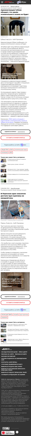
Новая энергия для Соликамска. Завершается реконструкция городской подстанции (18, 180)
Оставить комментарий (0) (15, 137)
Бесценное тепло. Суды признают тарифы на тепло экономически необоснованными (18, 170)
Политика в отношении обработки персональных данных (11, 410)
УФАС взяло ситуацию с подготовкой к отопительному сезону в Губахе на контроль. (14, 120)
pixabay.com (4, 36)
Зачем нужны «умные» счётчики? (16, 164)
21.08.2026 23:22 (5, 188)
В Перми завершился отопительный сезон (18, 174)
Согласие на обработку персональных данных (14, 408)
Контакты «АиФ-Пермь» (9, 362)
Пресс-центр (23, 352)
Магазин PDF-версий (8, 356)
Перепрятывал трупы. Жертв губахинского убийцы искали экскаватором (18, 340)
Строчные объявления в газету (11, 364)
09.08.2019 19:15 (5, 6)
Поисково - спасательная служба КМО (12, 220)
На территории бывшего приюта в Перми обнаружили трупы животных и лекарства (18, 330)
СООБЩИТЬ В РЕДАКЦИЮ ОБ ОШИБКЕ (13, 374)
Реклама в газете (21, 354)
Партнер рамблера (15, 428)
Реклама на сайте (7, 354)
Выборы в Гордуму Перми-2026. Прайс (14, 372)
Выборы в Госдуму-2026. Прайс (11, 366)
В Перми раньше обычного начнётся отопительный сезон (17, 160)
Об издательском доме (9, 352)
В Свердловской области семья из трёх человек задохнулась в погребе (13, 281)
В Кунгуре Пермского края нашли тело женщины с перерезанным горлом (17, 325)
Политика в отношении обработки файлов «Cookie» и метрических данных (14, 413)
